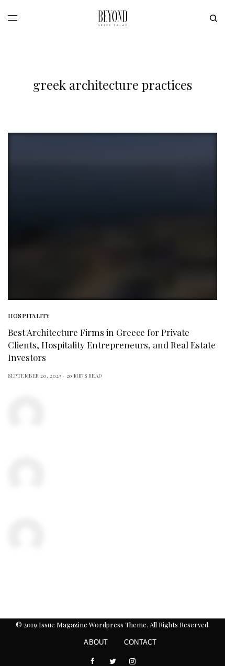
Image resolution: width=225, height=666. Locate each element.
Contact (140, 642)
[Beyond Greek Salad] (112, 18)
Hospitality (29, 316)
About (96, 642)
